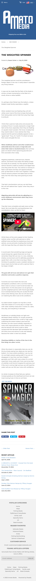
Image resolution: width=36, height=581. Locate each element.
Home (3, 42)
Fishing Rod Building (18, 536)
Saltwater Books (18, 529)
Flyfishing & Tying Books (18, 513)
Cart (23, 2)
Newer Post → (30, 448)
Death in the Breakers (8, 457)
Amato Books (12, 577)
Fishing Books (18, 511)
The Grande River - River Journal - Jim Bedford (16, 470)
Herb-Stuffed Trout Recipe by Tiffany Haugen (16, 488)
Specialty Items (18, 518)
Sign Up (30, 558)
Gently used (18, 515)
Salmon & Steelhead (18, 538)
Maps (18, 508)
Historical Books (18, 531)
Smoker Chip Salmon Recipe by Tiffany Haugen (16, 483)
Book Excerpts (18, 522)
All (18, 520)
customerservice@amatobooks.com (20, 545)
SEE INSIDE (13, 42)
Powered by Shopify (25, 577)
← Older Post (5, 448)
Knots (18, 534)
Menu (5, 2)
